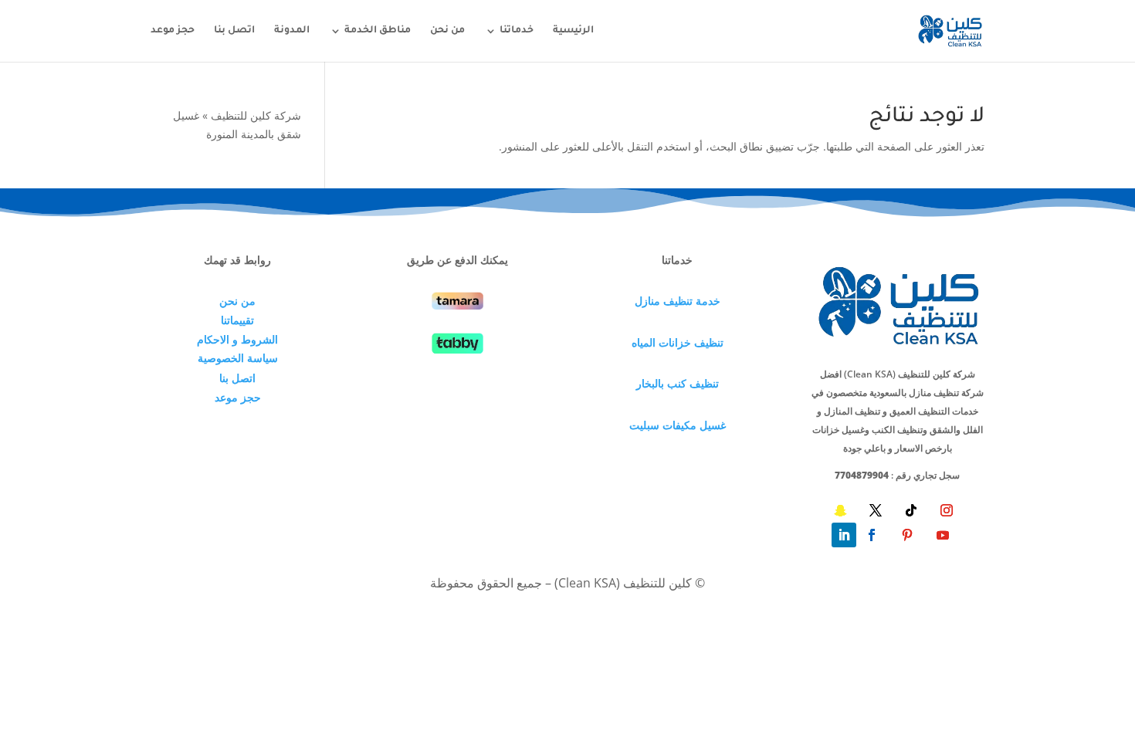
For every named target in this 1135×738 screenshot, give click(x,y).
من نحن (447, 30)
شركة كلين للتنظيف (256, 115)
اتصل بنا (234, 30)
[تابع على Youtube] (942, 535)
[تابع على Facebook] (871, 535)
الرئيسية (573, 30)
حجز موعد (173, 30)
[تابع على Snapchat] (840, 510)
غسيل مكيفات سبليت (677, 425)
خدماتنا (517, 30)
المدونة (292, 30)
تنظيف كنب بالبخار (677, 383)
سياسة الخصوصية (238, 357)
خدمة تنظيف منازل (677, 300)
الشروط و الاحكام (237, 339)
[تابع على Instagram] (946, 510)
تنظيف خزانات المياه (677, 342)
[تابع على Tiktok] (911, 510)
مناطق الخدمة (377, 30)
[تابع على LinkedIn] (844, 535)
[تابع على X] (875, 510)
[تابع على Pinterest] (907, 535)
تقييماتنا (237, 320)
